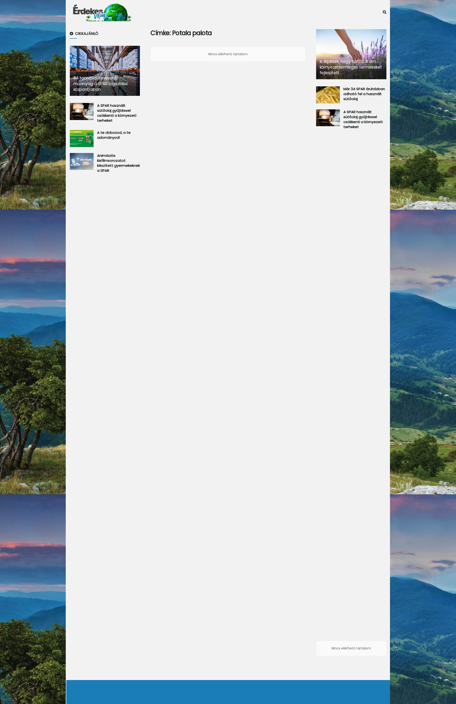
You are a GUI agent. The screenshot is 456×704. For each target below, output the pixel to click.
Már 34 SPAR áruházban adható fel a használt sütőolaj (364, 93)
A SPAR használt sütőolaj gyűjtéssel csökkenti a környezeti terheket (116, 113)
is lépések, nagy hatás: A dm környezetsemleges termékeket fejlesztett (351, 67)
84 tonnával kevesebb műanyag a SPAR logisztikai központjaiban (100, 83)
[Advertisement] (105, 255)
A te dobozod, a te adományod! (114, 135)
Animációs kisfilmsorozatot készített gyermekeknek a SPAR (118, 163)
